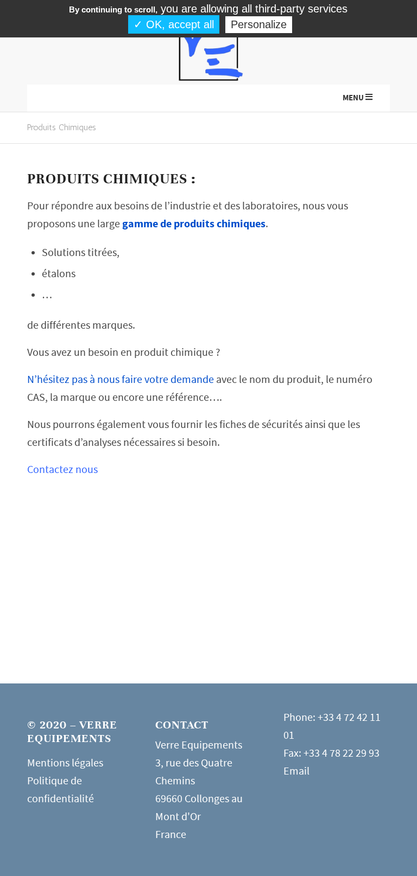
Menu (353, 97)
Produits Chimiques (61, 127)
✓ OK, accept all (174, 24)
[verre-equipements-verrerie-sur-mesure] (208, 51)
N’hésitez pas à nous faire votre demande (120, 379)
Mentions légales (65, 763)
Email (296, 771)
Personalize (259, 24)
